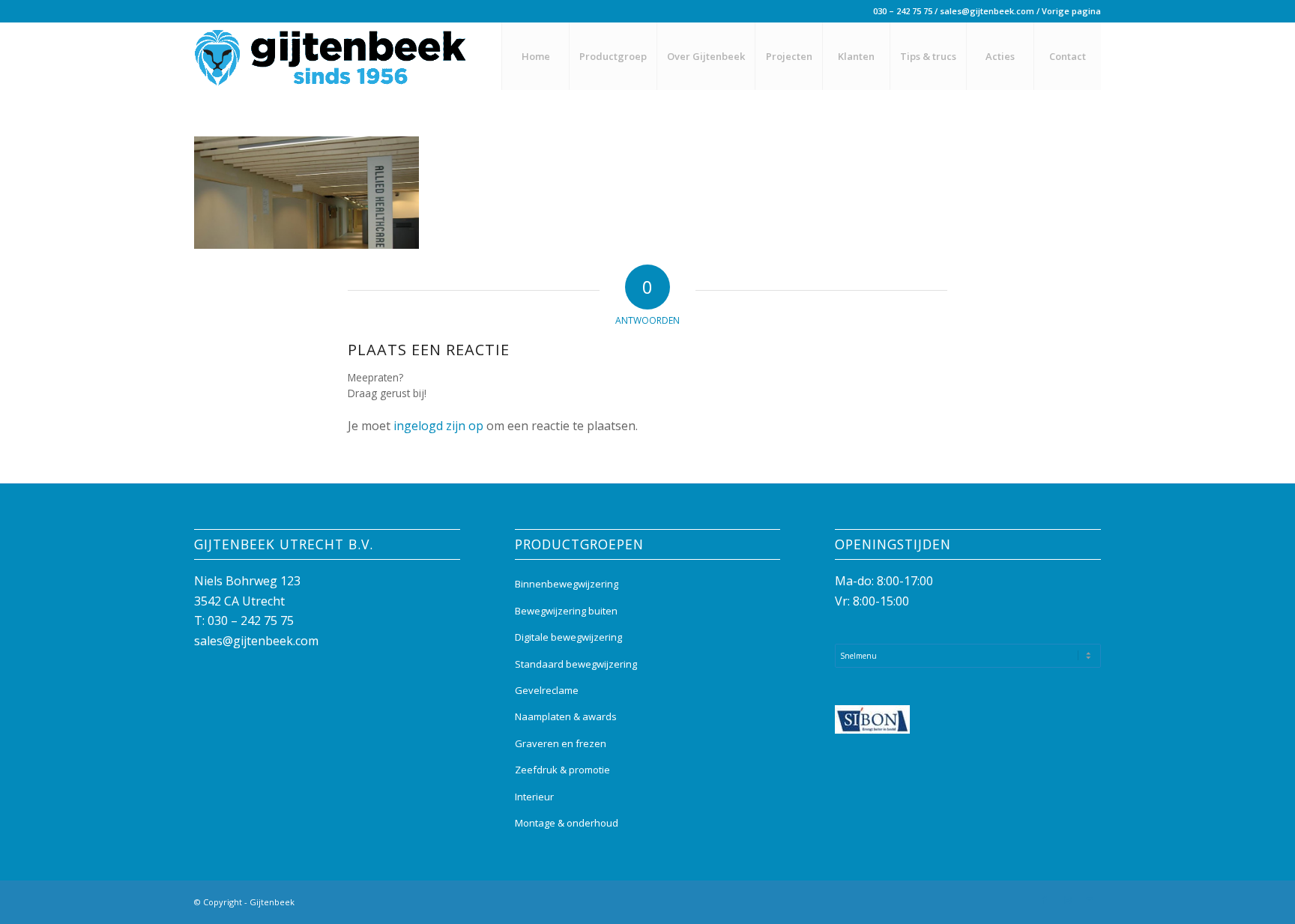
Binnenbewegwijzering (566, 584)
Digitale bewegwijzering (568, 637)
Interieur (534, 796)
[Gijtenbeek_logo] (330, 56)
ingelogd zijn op (438, 425)
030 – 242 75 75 (902, 10)
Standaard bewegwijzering (576, 664)
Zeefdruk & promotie (562, 769)
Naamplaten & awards (566, 716)
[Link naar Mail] (1089, 900)
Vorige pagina (1071, 10)
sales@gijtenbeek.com (987, 10)
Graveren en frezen (560, 743)
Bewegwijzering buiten (566, 610)
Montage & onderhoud (566, 823)
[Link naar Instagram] (1067, 900)
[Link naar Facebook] (1044, 900)
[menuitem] (535, 56)
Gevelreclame (547, 690)
